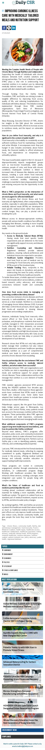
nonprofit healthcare (9, 535)
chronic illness (12, 526)
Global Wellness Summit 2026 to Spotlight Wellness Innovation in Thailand (22, 605)
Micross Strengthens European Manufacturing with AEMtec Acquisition (20, 692)
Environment (8, 554)
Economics (7, 558)
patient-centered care (16, 537)
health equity (20, 530)
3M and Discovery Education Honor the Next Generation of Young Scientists (20, 721)
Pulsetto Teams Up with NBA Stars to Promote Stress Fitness (20, 649)
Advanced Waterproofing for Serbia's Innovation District (19, 663)
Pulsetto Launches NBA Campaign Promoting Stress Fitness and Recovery (20, 678)
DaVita (34, 526)
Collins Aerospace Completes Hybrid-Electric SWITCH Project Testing (20, 619)
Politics (7, 562)
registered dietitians (14, 539)
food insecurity (27, 528)
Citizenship (8, 566)
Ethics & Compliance (11, 570)
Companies (7, 550)
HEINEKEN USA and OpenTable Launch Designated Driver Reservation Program (21, 707)
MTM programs (32, 533)
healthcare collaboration (10, 532)
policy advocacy (30, 537)
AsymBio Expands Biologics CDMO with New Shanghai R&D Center (20, 634)
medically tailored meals (17, 533)
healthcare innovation (28, 532)
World (6, 574)
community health (24, 526)
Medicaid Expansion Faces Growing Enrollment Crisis (18, 590)
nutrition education (23, 535)
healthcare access (33, 530)
